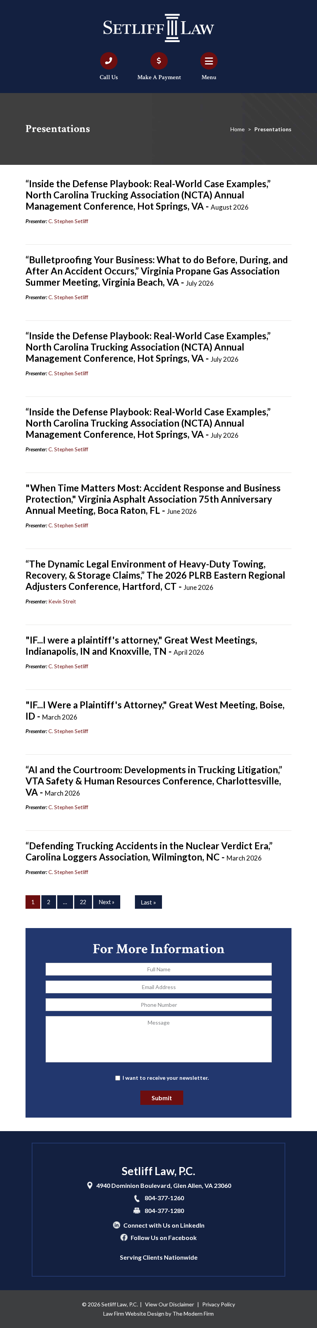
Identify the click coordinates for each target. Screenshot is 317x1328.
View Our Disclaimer (169, 1304)
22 (83, 902)
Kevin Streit (62, 601)
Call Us (109, 77)
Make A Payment (159, 77)
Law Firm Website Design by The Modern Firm (158, 1313)
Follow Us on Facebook (164, 1237)
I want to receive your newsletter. (166, 1077)
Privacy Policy (218, 1304)
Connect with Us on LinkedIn (164, 1225)
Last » (148, 902)
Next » (106, 902)
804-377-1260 (164, 1197)
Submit (162, 1097)
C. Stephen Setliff (68, 221)
